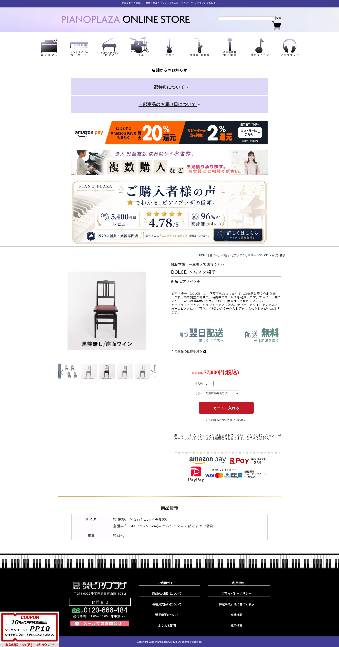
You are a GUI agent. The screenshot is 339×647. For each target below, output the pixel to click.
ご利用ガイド (167, 583)
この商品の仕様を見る (187, 351)
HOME (203, 255)
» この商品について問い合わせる (226, 420)
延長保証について (167, 615)
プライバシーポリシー (236, 593)
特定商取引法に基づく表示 (236, 604)
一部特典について (168, 87)
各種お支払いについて (167, 604)
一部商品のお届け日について (168, 104)
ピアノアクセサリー (243, 255)
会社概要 (236, 615)
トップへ (329, 639)
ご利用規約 (236, 583)
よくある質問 (167, 625)
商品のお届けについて (167, 593)
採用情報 (236, 625)
